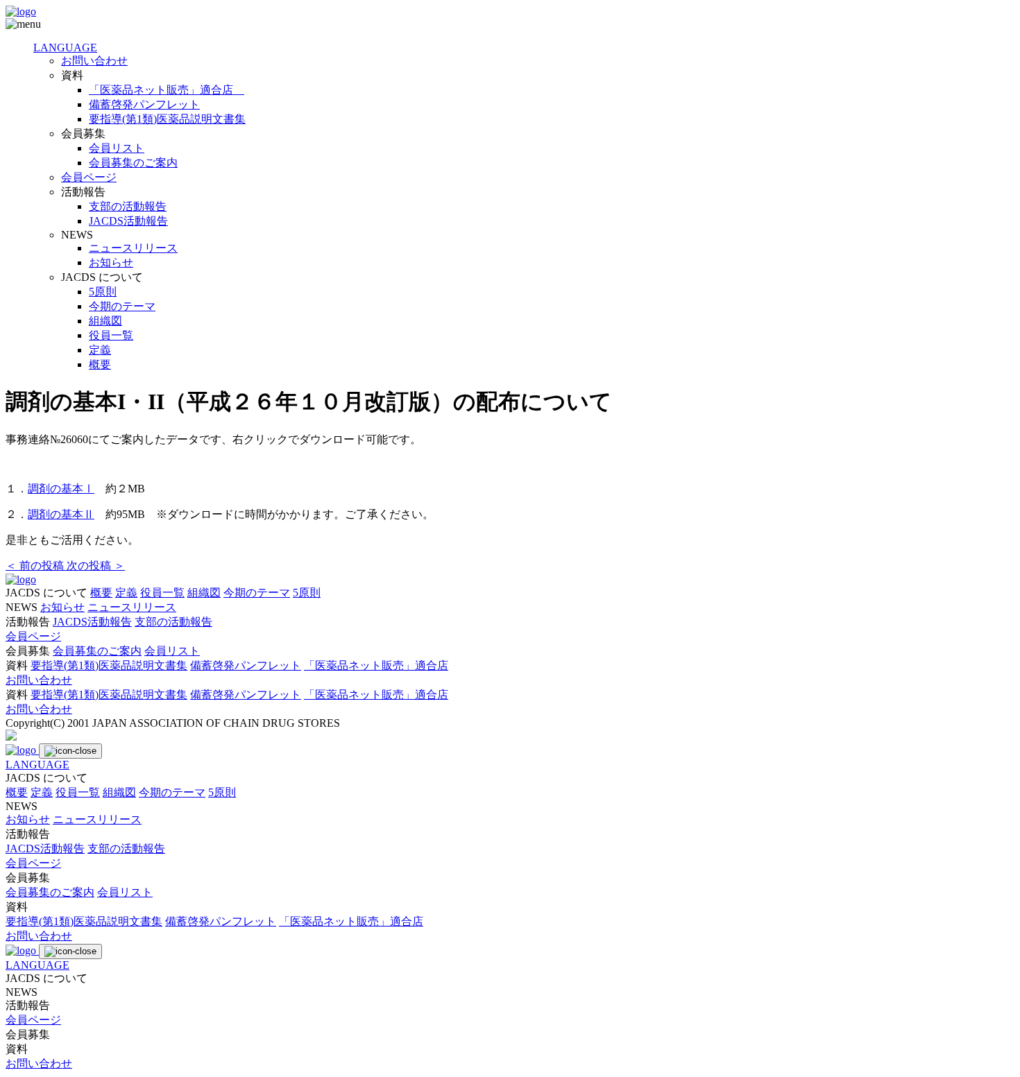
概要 (100, 364)
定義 (100, 350)
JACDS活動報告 (128, 221)
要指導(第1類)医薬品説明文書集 (167, 119)
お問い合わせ (94, 61)
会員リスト (116, 148)
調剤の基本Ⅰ (61, 488)
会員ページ (89, 177)
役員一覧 (111, 335)
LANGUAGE (65, 47)
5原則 (103, 292)
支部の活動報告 (128, 206)
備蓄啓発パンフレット (144, 104)
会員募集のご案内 (133, 163)
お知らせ (111, 262)
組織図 (105, 321)
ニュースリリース (133, 248)
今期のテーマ (122, 306)
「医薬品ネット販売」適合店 (166, 90)
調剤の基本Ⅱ (61, 514)
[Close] (70, 751)
